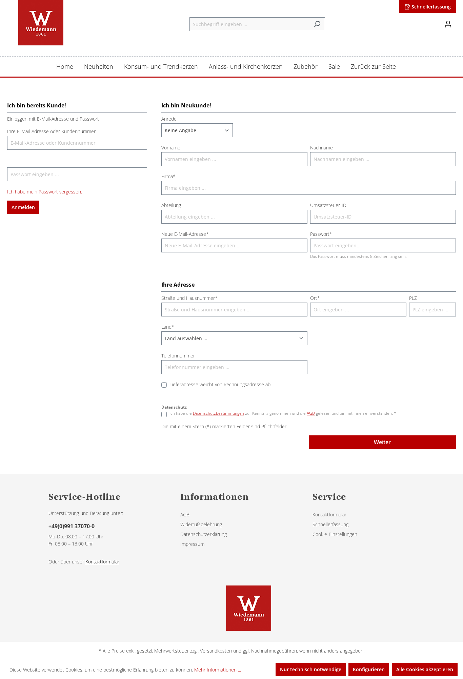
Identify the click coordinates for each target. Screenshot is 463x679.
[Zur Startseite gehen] (41, 22)
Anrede (169, 119)
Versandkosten (216, 650)
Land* (167, 327)
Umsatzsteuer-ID (328, 205)
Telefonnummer (178, 355)
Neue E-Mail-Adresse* (185, 234)
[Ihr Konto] (448, 24)
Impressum (192, 544)
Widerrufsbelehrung (201, 524)
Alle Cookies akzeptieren (424, 669)
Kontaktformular (102, 561)
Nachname (321, 147)
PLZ (413, 298)
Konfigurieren (369, 669)
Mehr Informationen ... (217, 669)
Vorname (170, 147)
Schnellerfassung (430, 6)
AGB (311, 413)
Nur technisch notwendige (310, 669)
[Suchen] (317, 24)
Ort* (315, 298)
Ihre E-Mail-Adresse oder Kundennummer (51, 131)
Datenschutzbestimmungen (218, 413)
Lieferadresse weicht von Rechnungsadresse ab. (220, 384)
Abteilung (171, 205)
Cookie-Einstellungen (335, 534)
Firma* (168, 176)
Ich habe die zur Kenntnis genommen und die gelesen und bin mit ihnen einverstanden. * (282, 413)
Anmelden (23, 207)
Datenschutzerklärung (203, 534)
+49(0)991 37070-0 (71, 526)
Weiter (382, 442)
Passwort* (321, 234)
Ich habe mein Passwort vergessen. (44, 191)
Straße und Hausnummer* (189, 298)
